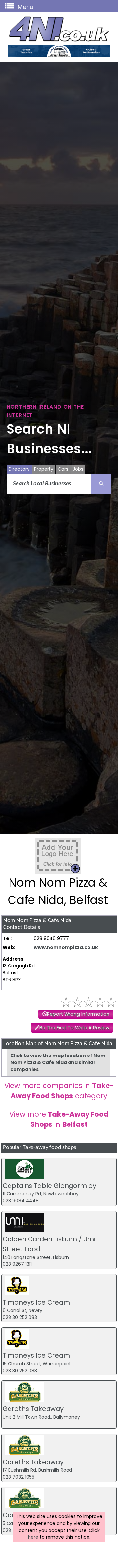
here (33, 1537)
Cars (63, 469)
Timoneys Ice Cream (36, 1302)
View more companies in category (59, 1091)
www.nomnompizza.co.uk (66, 947)
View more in (59, 1119)
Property (43, 469)
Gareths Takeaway (33, 1408)
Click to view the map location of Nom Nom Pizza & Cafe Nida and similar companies (57, 1062)
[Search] (101, 484)
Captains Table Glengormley (49, 1185)
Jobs (78, 469)
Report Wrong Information (78, 1014)
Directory (19, 469)
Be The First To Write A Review (74, 1027)
